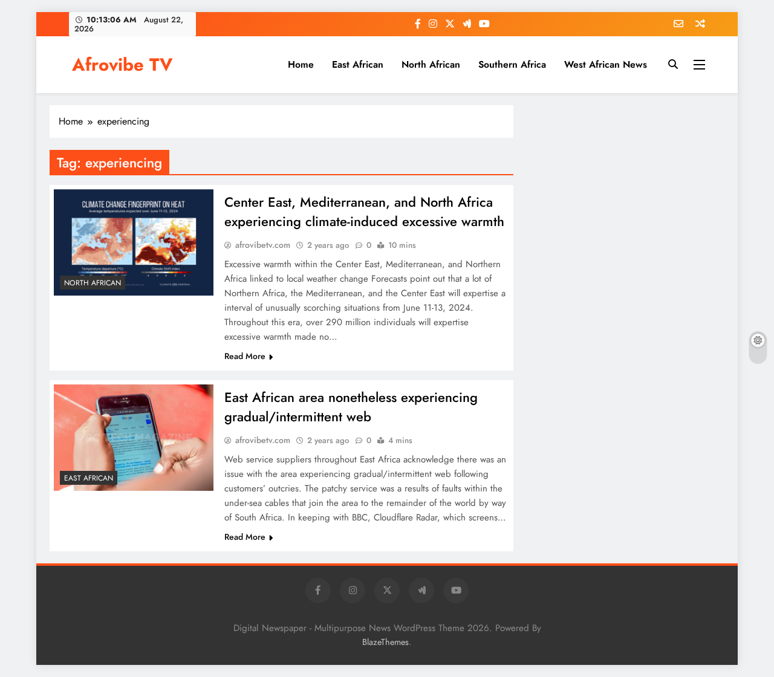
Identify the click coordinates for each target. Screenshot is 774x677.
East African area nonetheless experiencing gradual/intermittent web (351, 406)
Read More (244, 356)
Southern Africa (512, 64)
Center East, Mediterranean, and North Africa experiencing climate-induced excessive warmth (364, 211)
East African (357, 64)
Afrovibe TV (122, 64)
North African (431, 64)
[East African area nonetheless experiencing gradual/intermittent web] (133, 437)
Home (301, 64)
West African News (605, 64)
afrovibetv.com (262, 245)
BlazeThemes (385, 642)
